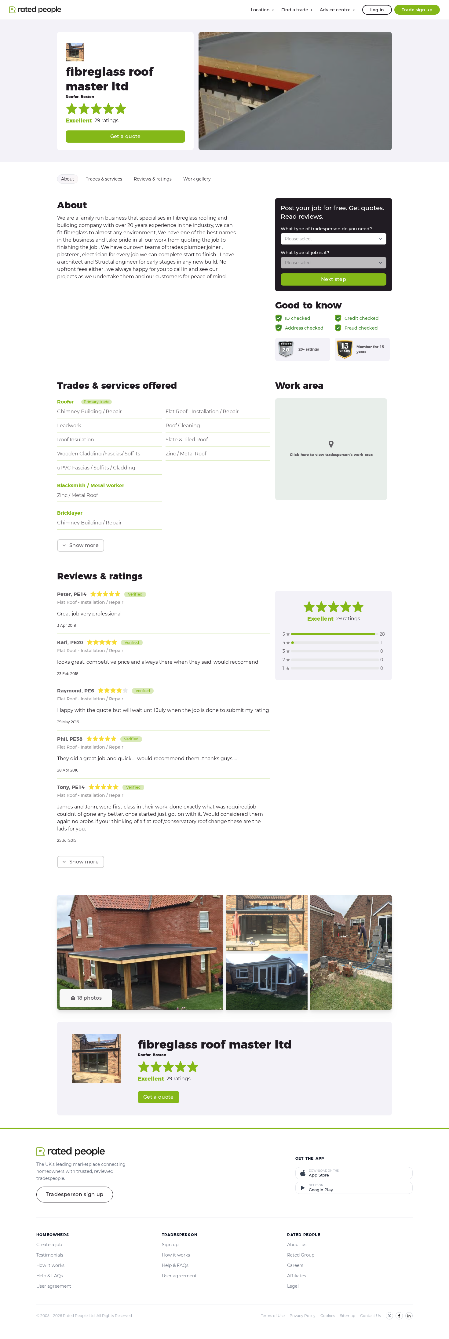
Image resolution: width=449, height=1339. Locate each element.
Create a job (49, 1244)
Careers (295, 1265)
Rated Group (300, 1255)
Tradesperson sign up (75, 1194)
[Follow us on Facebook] (399, 1315)
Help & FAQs (49, 1276)
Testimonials (49, 1255)
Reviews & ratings (153, 179)
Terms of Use (273, 1315)
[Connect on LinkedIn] (409, 1315)
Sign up (170, 1244)
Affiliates (296, 1276)
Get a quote (125, 136)
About (67, 179)
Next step (333, 279)
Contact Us (370, 1315)
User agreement (53, 1286)
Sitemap (347, 1315)
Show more (84, 545)
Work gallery (197, 179)
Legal (293, 1286)
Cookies (327, 1315)
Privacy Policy (303, 1315)
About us (296, 1244)
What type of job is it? (305, 252)
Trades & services (104, 179)
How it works (50, 1265)
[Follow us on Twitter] (389, 1315)
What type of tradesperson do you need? (326, 229)
